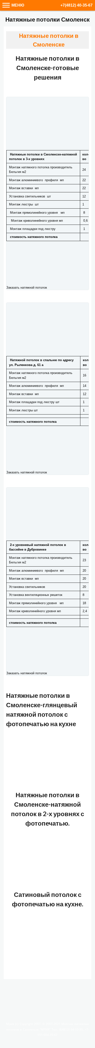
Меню (17, 5)
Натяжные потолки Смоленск (47, 19)
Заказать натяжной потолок (26, 287)
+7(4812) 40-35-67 (76, 5)
